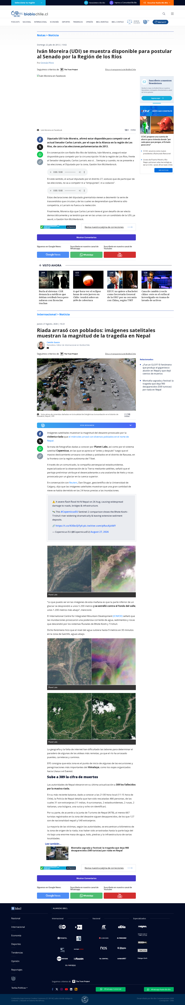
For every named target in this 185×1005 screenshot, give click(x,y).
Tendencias (78, 22)
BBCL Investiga (102, 22)
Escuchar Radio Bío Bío (157, 2)
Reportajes (16, 969)
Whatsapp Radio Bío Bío (161, 989)
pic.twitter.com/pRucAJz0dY (99, 525)
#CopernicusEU (69, 511)
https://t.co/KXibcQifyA (69, 525)
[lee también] (58, 853)
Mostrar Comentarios (86, 237)
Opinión (89, 22)
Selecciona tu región (25, 2)
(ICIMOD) (118, 616)
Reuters (73, 482)
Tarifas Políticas (18, 987)
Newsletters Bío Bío (97, 2)
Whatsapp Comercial (112, 989)
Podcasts (15, 22)
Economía (54, 22)
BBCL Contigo (118, 22)
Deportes (66, 22)
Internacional (40, 22)
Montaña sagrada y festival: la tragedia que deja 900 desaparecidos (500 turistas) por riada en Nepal (100, 849)
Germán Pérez (47, 63)
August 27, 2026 (99, 531)
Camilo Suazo (53, 342)
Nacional (27, 22)
